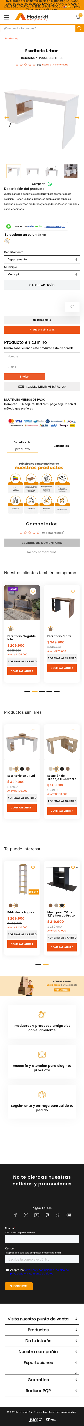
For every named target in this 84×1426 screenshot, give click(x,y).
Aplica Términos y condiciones (53, 8)
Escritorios (11, 38)
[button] (7, 241)
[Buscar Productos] (79, 28)
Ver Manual (36, 600)
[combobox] (42, 28)
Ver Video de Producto (44, 519)
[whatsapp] (50, 184)
